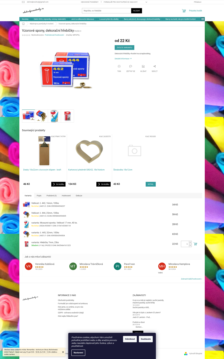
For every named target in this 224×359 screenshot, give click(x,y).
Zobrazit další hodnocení (191, 279)
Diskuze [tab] (79, 196)
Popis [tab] (39, 196)
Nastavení (78, 352)
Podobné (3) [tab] (52, 196)
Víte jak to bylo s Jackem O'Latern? (147, 312)
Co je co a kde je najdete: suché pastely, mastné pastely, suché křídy (148, 301)
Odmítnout (130, 339)
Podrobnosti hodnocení (54, 35)
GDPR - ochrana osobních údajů (71, 313)
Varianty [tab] (28, 196)
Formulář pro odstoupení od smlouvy (121, 2)
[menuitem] (25, 19)
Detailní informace (122, 59)
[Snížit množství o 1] (190, 245)
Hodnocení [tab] (66, 196)
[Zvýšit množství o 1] (190, 242)
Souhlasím (146, 339)
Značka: (73, 35)
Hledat (136, 11)
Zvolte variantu (124, 47)
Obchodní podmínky (89, 2)
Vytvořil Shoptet (195, 353)
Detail (151, 184)
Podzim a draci (139, 322)
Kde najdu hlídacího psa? (68, 316)
